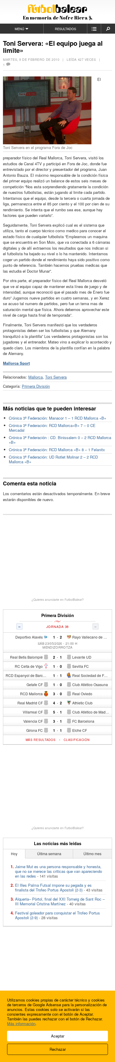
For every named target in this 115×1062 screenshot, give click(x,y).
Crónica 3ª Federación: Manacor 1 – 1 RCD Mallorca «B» (57, 418)
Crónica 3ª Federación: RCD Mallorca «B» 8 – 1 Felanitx (57, 449)
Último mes (92, 853)
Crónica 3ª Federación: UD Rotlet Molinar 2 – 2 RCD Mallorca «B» (53, 459)
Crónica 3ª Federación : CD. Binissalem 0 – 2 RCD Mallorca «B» (60, 440)
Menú (19, 28)
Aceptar (57, 1036)
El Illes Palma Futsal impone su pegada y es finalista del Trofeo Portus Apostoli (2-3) (53, 887)
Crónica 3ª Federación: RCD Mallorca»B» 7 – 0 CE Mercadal (52, 428)
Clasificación (76, 740)
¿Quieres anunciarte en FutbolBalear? (58, 600)
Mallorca (35, 377)
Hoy (14, 853)
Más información (21, 1023)
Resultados (65, 28)
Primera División (36, 386)
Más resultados (41, 740)
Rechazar (58, 1049)
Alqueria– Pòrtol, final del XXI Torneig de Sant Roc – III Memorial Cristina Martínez (60, 901)
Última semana (49, 853)
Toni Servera (56, 377)
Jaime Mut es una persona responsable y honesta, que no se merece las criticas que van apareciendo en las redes (58, 871)
